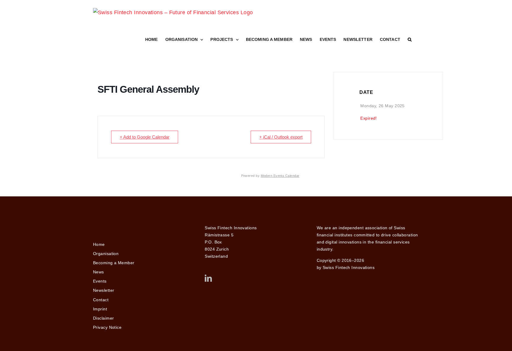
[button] (410, 39)
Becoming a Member (114, 262)
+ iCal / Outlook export (281, 137)
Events (100, 281)
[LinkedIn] (208, 278)
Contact (100, 299)
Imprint (100, 309)
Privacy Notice (107, 327)
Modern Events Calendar (280, 175)
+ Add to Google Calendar (144, 137)
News (98, 272)
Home (99, 244)
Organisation (106, 253)
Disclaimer (103, 318)
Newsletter (103, 290)
